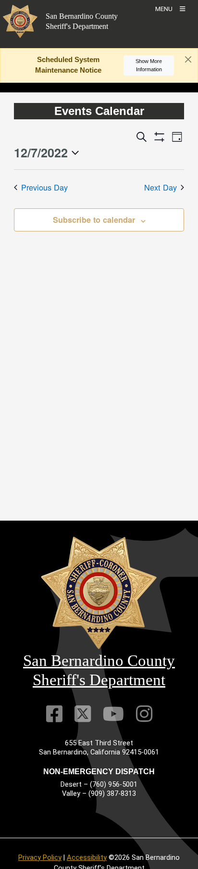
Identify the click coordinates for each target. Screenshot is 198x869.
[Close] (188, 60)
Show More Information (149, 65)
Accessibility (87, 857)
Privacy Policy (40, 857)
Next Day (160, 187)
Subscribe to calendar (94, 219)
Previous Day (44, 187)
